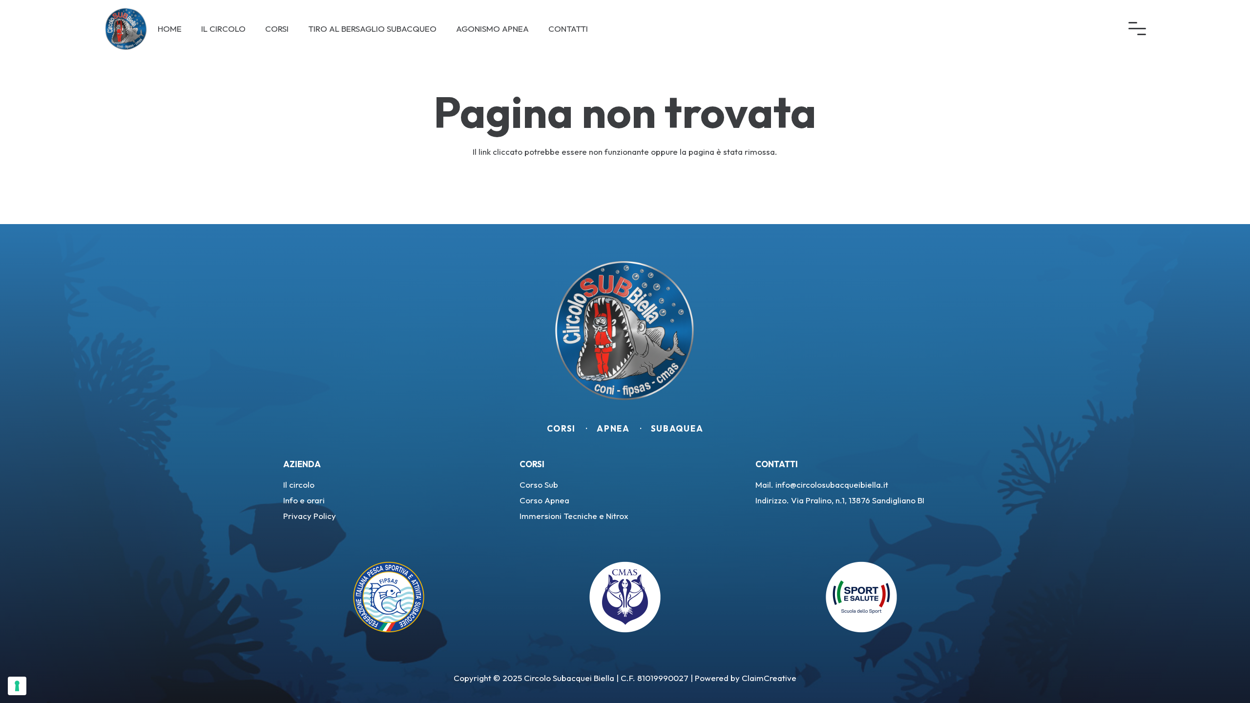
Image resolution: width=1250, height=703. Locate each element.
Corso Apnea (544, 500)
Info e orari (304, 500)
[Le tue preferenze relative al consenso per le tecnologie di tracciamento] (17, 686)
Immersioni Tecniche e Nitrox (574, 516)
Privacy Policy (309, 516)
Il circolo (298, 484)
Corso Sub (539, 484)
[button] (1137, 29)
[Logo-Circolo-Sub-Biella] (126, 29)
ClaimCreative (769, 678)
